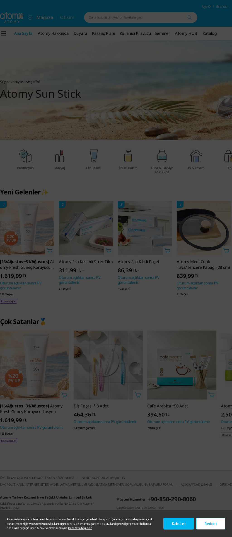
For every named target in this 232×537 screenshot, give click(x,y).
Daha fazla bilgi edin (80, 528)
